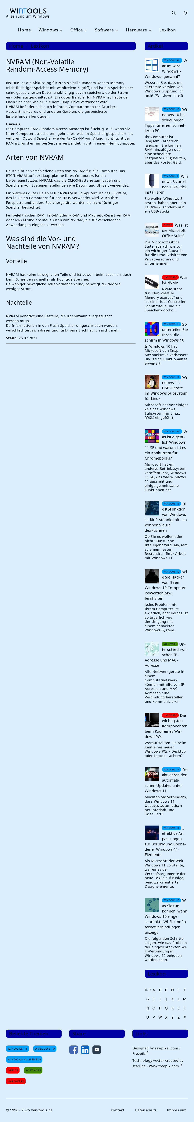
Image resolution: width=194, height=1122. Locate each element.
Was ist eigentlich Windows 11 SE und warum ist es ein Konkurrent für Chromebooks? (166, 445)
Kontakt (117, 1110)
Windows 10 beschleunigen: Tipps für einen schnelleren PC (166, 120)
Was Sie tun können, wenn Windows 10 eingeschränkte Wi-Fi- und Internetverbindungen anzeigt (166, 916)
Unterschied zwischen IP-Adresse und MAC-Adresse (166, 655)
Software (104, 30)
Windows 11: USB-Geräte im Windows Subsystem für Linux (166, 388)
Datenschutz (145, 1110)
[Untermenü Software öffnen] (116, 30)
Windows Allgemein (24, 1059)
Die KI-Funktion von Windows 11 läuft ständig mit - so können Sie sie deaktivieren (166, 517)
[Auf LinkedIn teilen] (85, 1050)
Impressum (176, 1110)
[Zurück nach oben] (184, 1112)
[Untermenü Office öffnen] (85, 30)
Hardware (136, 30)
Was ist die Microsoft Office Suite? (175, 230)
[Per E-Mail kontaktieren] (96, 1050)
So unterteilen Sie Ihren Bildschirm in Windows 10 (166, 332)
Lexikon (167, 30)
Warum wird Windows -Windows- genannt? (166, 68)
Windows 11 (17, 1048)
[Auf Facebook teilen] (73, 1050)
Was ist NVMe (175, 280)
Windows (48, 30)
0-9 (148, 989)
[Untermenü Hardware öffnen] (149, 30)
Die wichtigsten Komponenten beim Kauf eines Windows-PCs (166, 726)
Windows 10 (45, 1048)
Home (24, 30)
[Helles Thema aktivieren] (185, 13)
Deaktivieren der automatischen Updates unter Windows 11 (166, 780)
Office (76, 30)
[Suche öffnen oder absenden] (173, 13)
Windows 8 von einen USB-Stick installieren (166, 184)
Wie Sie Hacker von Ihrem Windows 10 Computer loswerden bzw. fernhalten (166, 585)
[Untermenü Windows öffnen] (60, 30)
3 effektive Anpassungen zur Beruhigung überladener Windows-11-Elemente (165, 841)
